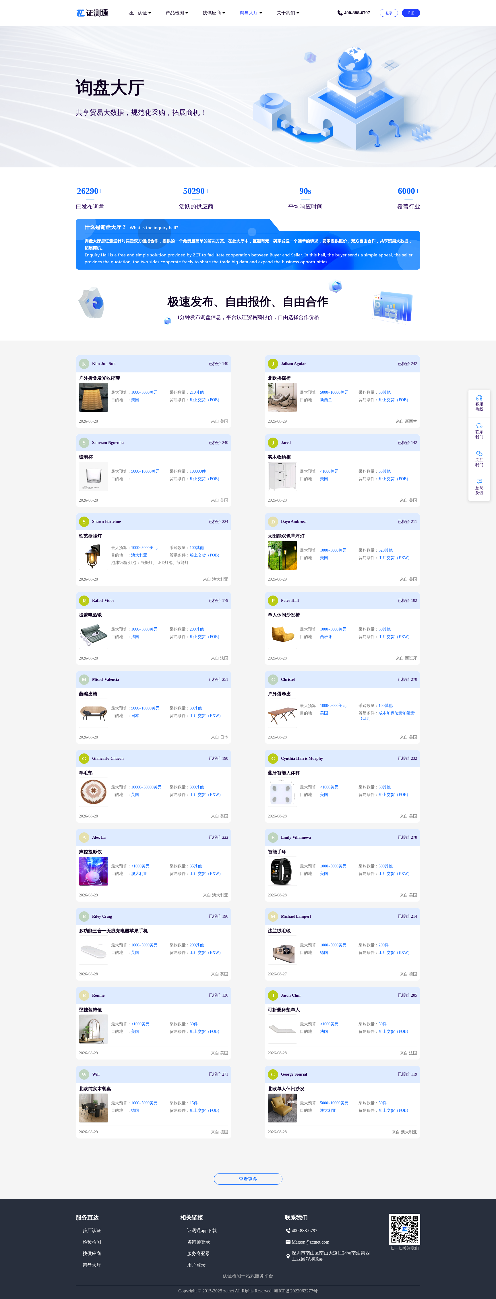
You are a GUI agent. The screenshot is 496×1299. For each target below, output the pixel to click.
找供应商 (212, 12)
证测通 (97, 13)
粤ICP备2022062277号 (296, 1290)
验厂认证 (138, 12)
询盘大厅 (249, 12)
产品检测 (175, 12)
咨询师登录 (198, 1242)
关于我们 (286, 12)
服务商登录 (198, 1253)
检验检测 (92, 1242)
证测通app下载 (202, 1230)
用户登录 (196, 1265)
